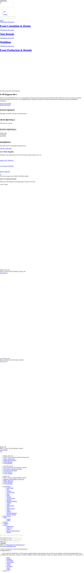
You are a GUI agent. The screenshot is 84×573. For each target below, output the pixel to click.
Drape (8, 495)
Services (5, 522)
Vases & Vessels (11, 498)
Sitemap (9, 532)
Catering (9, 491)
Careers (8, 519)
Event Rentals (6, 486)
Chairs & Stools (11, 508)
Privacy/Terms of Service (13, 531)
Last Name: (3, 539)
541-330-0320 (8, 483)
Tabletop (9, 511)
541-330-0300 (3, 450)
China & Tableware (12, 513)
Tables (8, 510)
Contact (5, 525)
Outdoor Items (10, 505)
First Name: (3, 538)
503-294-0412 (3, 273)
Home (8, 557)
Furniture (9, 500)
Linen (8, 504)
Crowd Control (10, 492)
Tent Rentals (10, 560)
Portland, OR (10, 526)
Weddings (5, 523)
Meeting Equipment (12, 501)
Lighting (9, 502)
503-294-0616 (8, 463)
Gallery (8, 520)
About (5, 517)
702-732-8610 (8, 473)
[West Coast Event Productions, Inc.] (6, 7)
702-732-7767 (3, 361)
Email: (1, 541)
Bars (8, 489)
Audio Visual (10, 488)
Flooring (9, 497)
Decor (8, 494)
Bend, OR (9, 528)
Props (8, 507)
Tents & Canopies (11, 514)
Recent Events (7, 516)
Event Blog (9, 566)
